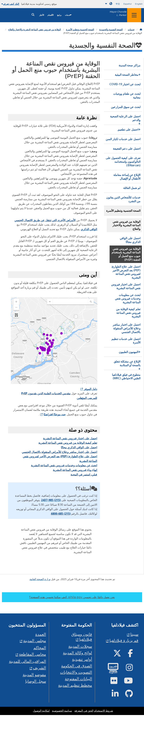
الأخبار (41, 15)
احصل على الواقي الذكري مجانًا (79, 447)
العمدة (40, 634)
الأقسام (51, 15)
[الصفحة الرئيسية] (141, 29)
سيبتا (134, 634)
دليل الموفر (90, 389)
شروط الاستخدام (103, 710)
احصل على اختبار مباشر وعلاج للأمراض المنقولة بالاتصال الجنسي (59, 452)
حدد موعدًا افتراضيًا (55, 414)
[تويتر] (120, 654)
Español (127, 3)
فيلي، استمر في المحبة (84, 474)
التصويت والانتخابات (76, 672)
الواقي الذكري (89, 229)
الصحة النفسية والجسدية (111, 29)
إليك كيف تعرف (11, 3)
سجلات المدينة (80, 646)
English (139, 3)
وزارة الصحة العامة (40, 579)
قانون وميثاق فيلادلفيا (81, 636)
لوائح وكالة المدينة (77, 652)
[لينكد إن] (118, 695)
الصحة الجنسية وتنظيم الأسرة (80, 29)
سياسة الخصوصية (62, 710)
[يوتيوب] (131, 682)
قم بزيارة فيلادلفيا (123, 640)
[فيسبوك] (133, 654)
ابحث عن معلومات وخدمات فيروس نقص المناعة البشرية (64, 465)
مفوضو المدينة (34, 674)
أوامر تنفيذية (82, 659)
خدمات (68, 15)
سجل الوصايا (35, 681)
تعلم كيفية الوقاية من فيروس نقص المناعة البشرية (67, 443)
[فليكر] (116, 682)
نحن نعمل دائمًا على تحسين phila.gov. (72, 597)
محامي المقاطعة (32, 654)
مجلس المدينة (34, 640)
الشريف (39, 667)
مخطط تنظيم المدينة (75, 685)
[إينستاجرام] (132, 669)
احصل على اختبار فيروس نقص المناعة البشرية (70, 438)
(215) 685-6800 (61, 514)
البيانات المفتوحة (78, 678)
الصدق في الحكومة (76, 665)
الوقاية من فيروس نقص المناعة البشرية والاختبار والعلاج (34, 29)
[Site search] (33, 14)
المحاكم (39, 647)
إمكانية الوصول (41, 710)
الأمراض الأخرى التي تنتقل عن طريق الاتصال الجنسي (45, 220)
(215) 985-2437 (51, 500)
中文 (118, 3)
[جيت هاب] (131, 695)
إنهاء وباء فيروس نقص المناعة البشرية (75, 470)
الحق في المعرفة (83, 710)
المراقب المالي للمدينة (27, 661)
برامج (59, 15)
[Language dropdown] (108, 4)
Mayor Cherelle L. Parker (118, 13)
